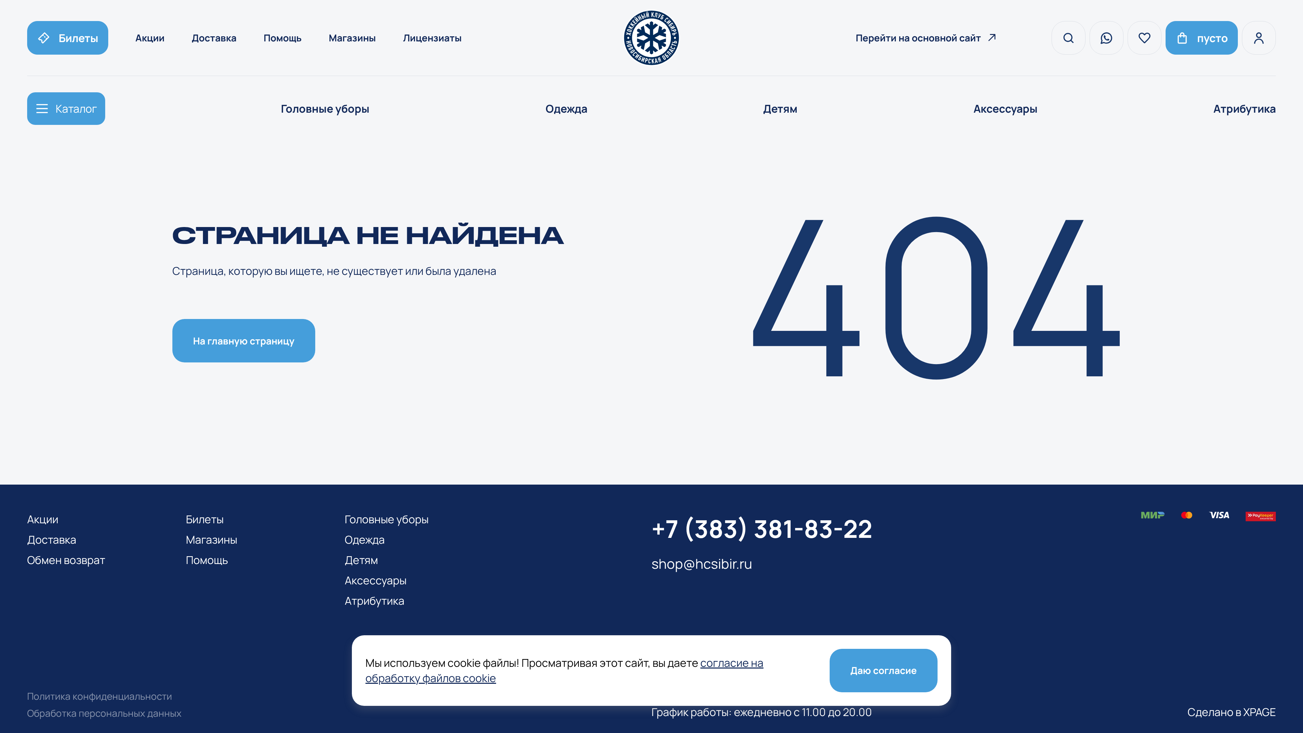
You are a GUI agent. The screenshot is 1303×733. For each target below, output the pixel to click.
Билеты (205, 519)
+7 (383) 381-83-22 (762, 528)
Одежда (566, 108)
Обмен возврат (66, 559)
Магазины (352, 37)
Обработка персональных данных (104, 713)
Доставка (214, 37)
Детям (780, 108)
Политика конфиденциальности (99, 696)
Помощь (283, 37)
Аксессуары (1006, 108)
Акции (150, 37)
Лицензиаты (432, 37)
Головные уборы (325, 108)
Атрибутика (1244, 108)
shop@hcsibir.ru (702, 563)
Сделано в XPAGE (1232, 711)
